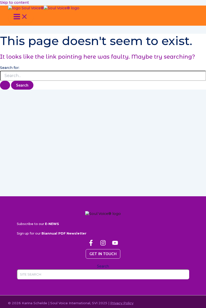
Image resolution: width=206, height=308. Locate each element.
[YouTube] (115, 244)
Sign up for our (51, 233)
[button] (103, 254)
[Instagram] (103, 244)
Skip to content (14, 2)
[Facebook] (91, 244)
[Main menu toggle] (20, 17)
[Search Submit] (5, 85)
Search (103, 266)
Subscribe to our (38, 224)
